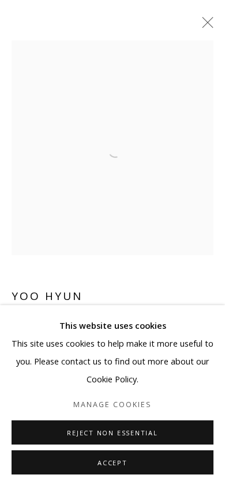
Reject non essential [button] (112, 432)
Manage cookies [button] (112, 404)
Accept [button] (112, 462)
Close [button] (204, 26)
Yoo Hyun (47, 295)
